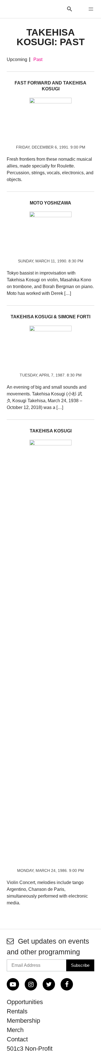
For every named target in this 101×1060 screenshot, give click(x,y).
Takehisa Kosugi (51, 430)
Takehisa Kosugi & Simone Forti (50, 316)
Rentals (17, 1011)
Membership (23, 1020)
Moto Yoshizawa (50, 203)
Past (37, 59)
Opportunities (25, 1001)
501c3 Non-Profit (29, 1048)
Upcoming (17, 59)
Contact (17, 1039)
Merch (15, 1029)
